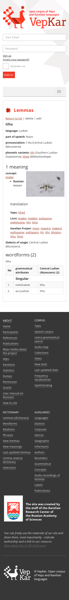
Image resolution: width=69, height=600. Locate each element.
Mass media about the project (15, 351)
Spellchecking (43, 385)
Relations (9, 429)
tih (42, 232)
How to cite (10, 403)
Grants (7, 387)
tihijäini (56, 232)
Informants (41, 446)
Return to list (14, 118)
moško (22, 218)
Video (38, 358)
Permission (10, 382)
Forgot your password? (16, 59)
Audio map (41, 347)
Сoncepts (40, 469)
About (7, 320)
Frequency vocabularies (42, 377)
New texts (40, 364)
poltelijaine (17, 222)
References (10, 338)
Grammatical (42, 464)
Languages (41, 418)
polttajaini (32, 232)
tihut (20, 236)
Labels (38, 485)
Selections (9, 467)
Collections (41, 352)
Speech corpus (43, 331)
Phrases (8, 435)
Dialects (39, 423)
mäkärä (57, 228)
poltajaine (45, 218)
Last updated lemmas (17, 452)
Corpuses (40, 429)
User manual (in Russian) (13, 395)
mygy (35, 228)
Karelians (9, 364)
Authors (39, 452)
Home (6, 326)
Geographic (41, 441)
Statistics (8, 370)
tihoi (35, 222)
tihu (13, 236)
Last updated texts (46, 370)
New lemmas (11, 441)
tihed (26, 156)
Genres (39, 435)
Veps (6, 359)
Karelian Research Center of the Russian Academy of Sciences (43, 513)
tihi (32, 152)
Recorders (41, 458)
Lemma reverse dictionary (13, 460)
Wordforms (10, 423)
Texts (37, 326)
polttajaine (17, 232)
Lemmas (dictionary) (16, 418)
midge (10, 177)
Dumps (7, 376)
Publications (11, 343)
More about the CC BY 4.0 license (25, 546)
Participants (10, 332)
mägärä (45, 228)
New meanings (12, 446)
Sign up (7, 55)
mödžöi (32, 218)
